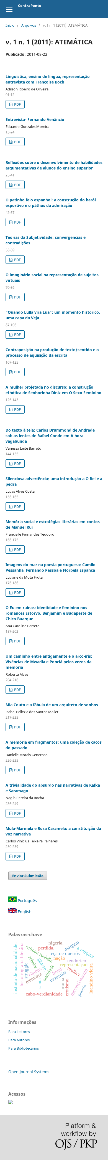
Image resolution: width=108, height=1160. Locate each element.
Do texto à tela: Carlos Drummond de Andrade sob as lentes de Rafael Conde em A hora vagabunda (50, 435)
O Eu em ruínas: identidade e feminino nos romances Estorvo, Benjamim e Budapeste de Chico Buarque (49, 613)
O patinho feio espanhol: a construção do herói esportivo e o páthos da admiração (51, 202)
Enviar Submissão (27, 875)
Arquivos (28, 25)
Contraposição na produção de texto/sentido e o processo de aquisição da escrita (52, 352)
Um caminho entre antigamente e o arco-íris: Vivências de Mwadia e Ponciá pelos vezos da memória (49, 662)
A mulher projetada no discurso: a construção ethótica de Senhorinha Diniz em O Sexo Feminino (53, 389)
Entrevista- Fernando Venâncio (35, 119)
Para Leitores (19, 1031)
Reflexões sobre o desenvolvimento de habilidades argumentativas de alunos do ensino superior (54, 165)
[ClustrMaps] (10, 1102)
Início (10, 25)
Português (27, 900)
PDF (17, 104)
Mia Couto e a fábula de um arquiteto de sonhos (52, 704)
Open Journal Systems (28, 1071)
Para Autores (19, 1039)
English (24, 911)
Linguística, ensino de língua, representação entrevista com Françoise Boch (48, 79)
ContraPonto (29, 5)
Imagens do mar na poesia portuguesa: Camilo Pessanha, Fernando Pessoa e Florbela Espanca (51, 567)
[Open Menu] (9, 9)
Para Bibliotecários (23, 1048)
